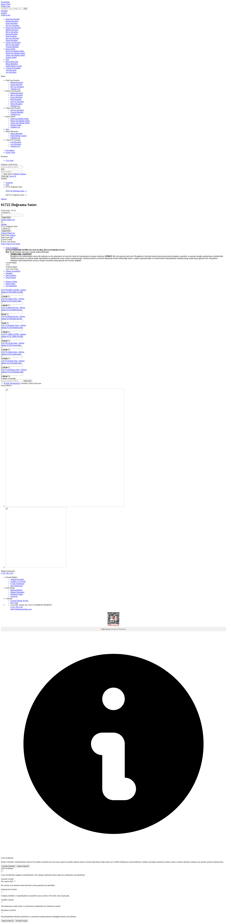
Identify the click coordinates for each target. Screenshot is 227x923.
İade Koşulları (11, 275)
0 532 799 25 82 (7, 573)
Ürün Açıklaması (12, 248)
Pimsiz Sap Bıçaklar (13, 28)
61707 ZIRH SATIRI (15, 336)
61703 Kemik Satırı (14, 363)
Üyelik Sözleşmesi (17, 584)
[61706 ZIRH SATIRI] (13, 290)
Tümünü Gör (15, 89)
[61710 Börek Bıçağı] (13, 308)
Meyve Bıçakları (12, 32)
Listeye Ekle (6, 244)
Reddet (145, 862)
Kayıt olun (27, 381)
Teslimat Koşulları (17, 579)
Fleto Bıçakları (11, 36)
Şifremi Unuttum (19, 174)
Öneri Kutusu (11, 278)
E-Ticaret (107, 629)
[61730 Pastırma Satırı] (13, 325)
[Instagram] (65, 506)
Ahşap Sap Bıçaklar (13, 42)
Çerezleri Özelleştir (8, 866)
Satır (7, 60)
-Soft (103, 629)
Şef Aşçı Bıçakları (12, 25)
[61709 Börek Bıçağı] (13, 316)
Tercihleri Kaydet (21, 921)
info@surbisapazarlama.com (21, 609)
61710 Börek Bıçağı (14, 310)
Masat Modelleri (12, 64)
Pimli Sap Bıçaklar (13, 19)
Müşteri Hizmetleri (17, 592)
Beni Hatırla (8, 174)
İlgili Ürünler (10, 284)
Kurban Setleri (11, 57)
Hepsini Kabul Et (23, 866)
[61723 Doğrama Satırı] (13, 370)
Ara (25, 8)
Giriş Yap (5, 176)
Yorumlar (9, 273)
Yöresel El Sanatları (13, 68)
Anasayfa (9, 183)
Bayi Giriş (14, 603)
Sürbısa (4, 199)
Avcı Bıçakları (11, 72)
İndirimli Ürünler (16, 594)
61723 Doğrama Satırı (15, 372)
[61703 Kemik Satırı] (13, 361)
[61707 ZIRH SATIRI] (13, 334)
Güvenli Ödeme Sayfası (19, 601)
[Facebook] (36, 567)
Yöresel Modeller (12, 47)
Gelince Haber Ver (8, 220)
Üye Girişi (9, 160)
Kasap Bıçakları (12, 23)
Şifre (2, 169)
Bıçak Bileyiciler (12, 62)
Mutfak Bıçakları (12, 21)
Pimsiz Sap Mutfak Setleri (15, 53)
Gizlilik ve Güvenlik (18, 581)
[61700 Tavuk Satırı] (12, 343)
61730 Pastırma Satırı (15, 327)
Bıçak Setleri (10, 49)
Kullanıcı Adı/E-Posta (9, 165)
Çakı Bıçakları (11, 70)
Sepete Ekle (6, 217)
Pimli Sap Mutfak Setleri (15, 51)
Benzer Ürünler (11, 282)
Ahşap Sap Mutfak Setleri (15, 55)
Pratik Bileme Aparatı (14, 66)
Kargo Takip (5, 4)
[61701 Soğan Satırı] (12, 352)
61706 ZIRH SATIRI (15, 292)
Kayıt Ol (13, 176)
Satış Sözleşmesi (16, 586)
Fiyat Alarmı (15, 244)
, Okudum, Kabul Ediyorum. (22, 383)
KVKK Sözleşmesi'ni (12, 383)
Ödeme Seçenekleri (13, 271)
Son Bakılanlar (11, 286)
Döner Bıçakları (12, 40)
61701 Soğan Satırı (14, 354)
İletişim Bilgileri (16, 590)
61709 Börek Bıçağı (14, 319)
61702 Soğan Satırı (14, 301)
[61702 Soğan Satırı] (12, 299)
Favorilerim (5, 2)
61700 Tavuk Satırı (14, 345)
